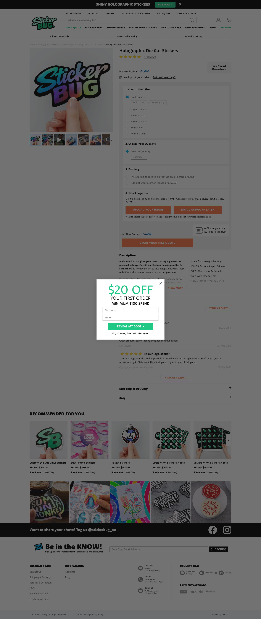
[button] (130, 326)
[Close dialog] (160, 283)
